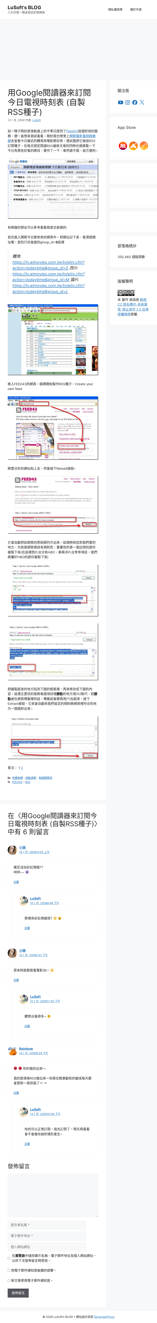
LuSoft (35, 898)
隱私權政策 (115, 9)
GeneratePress (104, 1317)
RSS (27, 782)
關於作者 (136, 9)
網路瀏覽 (30, 778)
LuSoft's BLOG (24, 7)
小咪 (22, 848)
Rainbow (26, 1049)
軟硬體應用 (45, 778)
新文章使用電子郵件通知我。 (32, 1280)
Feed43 (72, 131)
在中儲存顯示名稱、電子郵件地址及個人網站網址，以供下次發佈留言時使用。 (54, 1258)
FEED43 (17, 782)
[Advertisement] (78, 48)
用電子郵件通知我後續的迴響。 (34, 1270)
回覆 (16, 882)
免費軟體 (17, 778)
